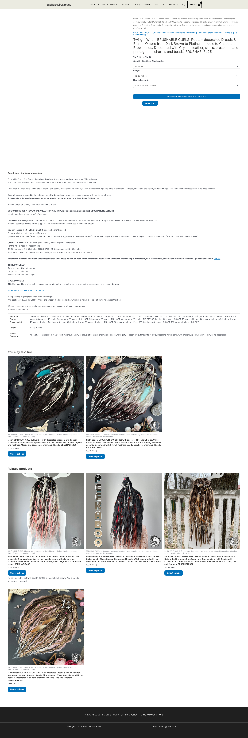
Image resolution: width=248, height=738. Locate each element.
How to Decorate (141, 80)
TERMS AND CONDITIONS (151, 715)
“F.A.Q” (217, 258)
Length (136, 70)
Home (135, 19)
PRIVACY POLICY (92, 715)
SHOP (92, 4)
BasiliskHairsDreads (59, 4)
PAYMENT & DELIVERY (107, 4)
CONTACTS (173, 4)
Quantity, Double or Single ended (148, 61)
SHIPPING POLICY (129, 715)
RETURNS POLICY (110, 715)
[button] (183, 4)
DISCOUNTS (126, 4)
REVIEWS (148, 4)
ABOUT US (159, 4)
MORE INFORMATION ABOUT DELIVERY (26, 290)
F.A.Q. (137, 4)
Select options (17, 454)
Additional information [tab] (31, 173)
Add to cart (150, 103)
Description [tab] (13, 173)
